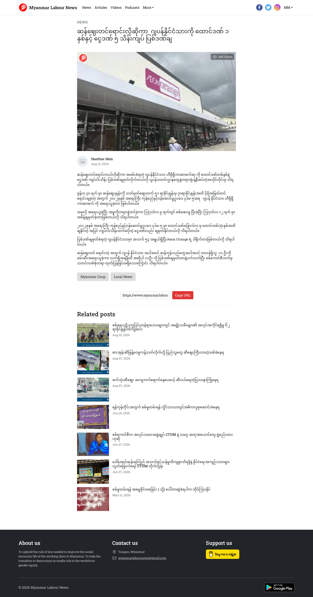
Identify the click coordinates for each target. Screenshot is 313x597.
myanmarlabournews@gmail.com (142, 558)
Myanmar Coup (92, 276)
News (86, 7)
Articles (101, 7)
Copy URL (183, 295)
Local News (123, 276)
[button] (148, 7)
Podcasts (132, 7)
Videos (116, 7)
